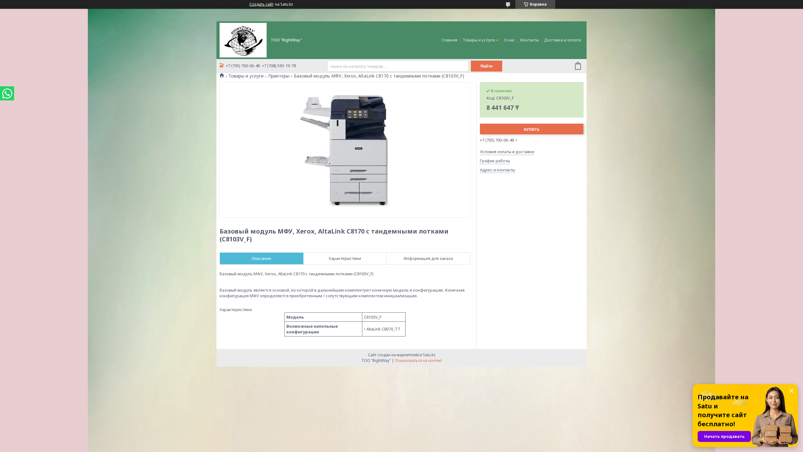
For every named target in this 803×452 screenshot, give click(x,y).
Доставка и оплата (562, 40)
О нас (509, 40)
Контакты (529, 40)
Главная (449, 40)
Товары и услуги (479, 40)
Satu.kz (429, 355)
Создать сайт (261, 4)
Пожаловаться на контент (418, 360)
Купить (532, 129)
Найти (486, 66)
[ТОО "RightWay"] (243, 39)
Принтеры (279, 76)
